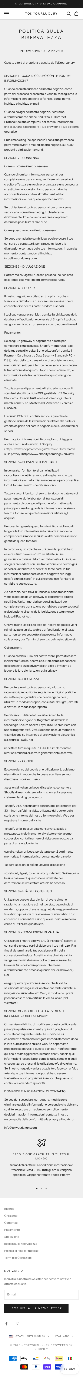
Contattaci (11, 1223)
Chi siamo (10, 1216)
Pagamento (12, 1230)
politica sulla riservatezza (20, 1244)
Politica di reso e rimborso (21, 1251)
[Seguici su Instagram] (17, 1324)
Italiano (62, 1336)
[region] (41, 1160)
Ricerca (9, 1209)
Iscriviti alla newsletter (36, 1308)
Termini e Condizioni (17, 1258)
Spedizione (11, 1237)
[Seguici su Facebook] (6, 1324)
